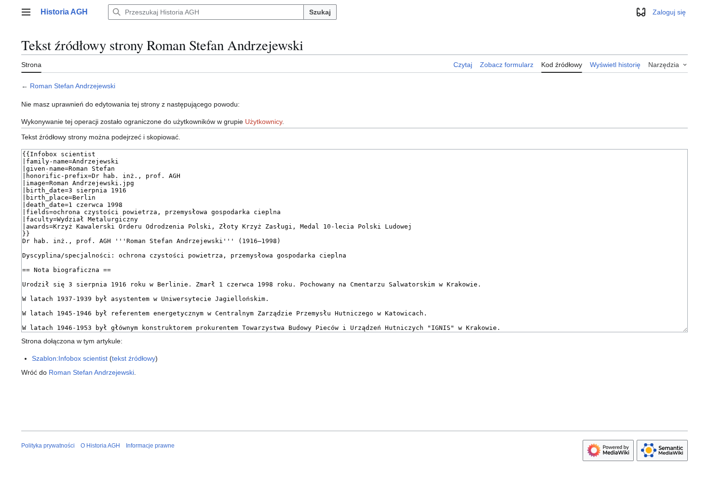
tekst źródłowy (133, 358)
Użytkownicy (263, 121)
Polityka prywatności (48, 445)
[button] (26, 12)
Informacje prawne (150, 445)
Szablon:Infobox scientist (70, 358)
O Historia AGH (100, 445)
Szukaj (320, 12)
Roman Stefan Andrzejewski (72, 86)
